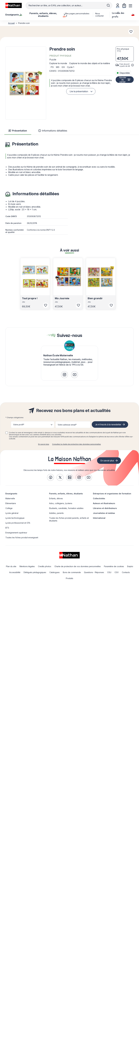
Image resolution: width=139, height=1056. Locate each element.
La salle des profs (118, 14)
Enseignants (11, 493)
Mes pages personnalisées (77, 13)
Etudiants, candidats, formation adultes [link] (66, 508)
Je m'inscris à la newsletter (108, 424)
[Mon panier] (124, 5)
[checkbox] (6, 433)
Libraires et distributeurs (105, 508)
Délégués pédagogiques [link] (35, 572)
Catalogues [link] (54, 572)
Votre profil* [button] (18, 424)
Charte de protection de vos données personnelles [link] (77, 566)
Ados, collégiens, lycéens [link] (60, 503)
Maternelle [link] (10, 498)
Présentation (19, 130)
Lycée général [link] (11, 513)
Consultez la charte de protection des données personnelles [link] (76, 444)
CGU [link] (109, 572)
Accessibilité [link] (14, 572)
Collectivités (99, 498)
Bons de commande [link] (72, 572)
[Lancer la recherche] (108, 5)
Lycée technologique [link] (14, 518)
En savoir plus (43, 444)
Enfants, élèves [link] (56, 498)
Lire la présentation (79, 91)
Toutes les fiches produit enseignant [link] (21, 537)
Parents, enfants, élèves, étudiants (66, 493)
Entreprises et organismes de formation (112, 493)
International (99, 518)
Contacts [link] (126, 572)
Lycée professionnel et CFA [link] (17, 523)
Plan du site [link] (11, 566)
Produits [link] (69, 578)
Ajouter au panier (122, 79)
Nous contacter (99, 14)
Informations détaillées (54, 130)
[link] (64, 374)
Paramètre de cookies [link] (114, 566)
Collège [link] (8, 508)
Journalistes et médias (104, 513)
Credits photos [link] (44, 566)
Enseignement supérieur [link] (16, 532)
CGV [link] (117, 572)
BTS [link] (7, 528)
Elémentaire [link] (10, 503)
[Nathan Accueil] (13, 5)
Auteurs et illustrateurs (104, 503)
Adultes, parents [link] (56, 513)
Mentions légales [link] (27, 566)
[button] (26, 83)
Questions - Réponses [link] (94, 572)
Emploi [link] (130, 566)
